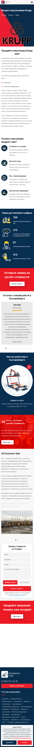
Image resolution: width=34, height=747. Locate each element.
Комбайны (5, 709)
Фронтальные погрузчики (10, 717)
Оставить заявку (16, 284)
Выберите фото (10, 582)
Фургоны (27, 701)
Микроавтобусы (16, 699)
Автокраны (6, 714)
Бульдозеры (16, 714)
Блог (3, 722)
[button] (6, 348)
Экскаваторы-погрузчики (10, 706)
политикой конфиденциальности (17, 595)
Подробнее (9, 742)
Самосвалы (18, 701)
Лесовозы (5, 720)
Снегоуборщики (26, 706)
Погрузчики (6, 712)
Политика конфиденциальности (17, 722)
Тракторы (24, 709)
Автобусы (5, 699)
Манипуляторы (7, 701)
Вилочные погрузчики (19, 712)
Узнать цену (6, 442)
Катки (23, 717)
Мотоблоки (15, 709)
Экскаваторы (16, 704)
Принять (24, 742)
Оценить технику (16, 588)
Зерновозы (15, 720)
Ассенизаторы (25, 720)
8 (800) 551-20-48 (9, 681)
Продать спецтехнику (17, 686)
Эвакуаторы (6, 704)
